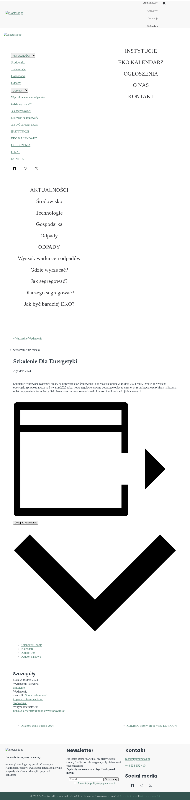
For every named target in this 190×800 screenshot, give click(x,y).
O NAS (15, 152)
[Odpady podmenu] (157, 11)
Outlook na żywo (31, 656)
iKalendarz (27, 648)
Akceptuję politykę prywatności (96, 783)
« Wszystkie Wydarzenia (27, 338)
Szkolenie (19, 687)
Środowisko (18, 62)
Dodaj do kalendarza (26, 522)
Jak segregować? (21, 110)
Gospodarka (18, 76)
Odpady (16, 82)
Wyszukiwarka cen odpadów (28, 97)
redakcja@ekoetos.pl (137, 758)
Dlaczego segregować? (24, 117)
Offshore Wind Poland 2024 (37, 725)
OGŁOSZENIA (20, 145)
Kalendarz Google (31, 644)
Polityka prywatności (149, 796)
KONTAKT (18, 158)
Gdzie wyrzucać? (21, 104)
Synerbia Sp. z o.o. (129, 796)
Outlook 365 (28, 652)
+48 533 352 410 (135, 765)
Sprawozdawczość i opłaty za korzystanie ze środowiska (30, 699)
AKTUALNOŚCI (21, 55)
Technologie (18, 69)
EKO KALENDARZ (24, 138)
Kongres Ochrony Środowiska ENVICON (152, 725)
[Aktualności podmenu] (157, 3)
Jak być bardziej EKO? (24, 124)
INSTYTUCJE (20, 131)
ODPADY (18, 90)
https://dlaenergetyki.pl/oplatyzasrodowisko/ (39, 710)
